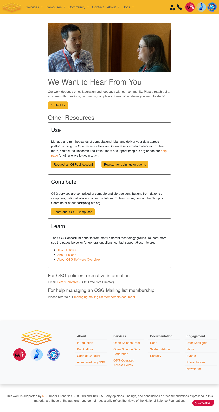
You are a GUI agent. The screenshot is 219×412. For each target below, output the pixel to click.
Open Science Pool (126, 342)
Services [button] (33, 6)
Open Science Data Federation (126, 351)
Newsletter (193, 368)
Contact (98, 6)
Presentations (195, 362)
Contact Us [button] (58, 105)
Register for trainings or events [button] (125, 164)
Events (191, 355)
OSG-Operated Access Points (123, 362)
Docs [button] (127, 6)
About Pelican (66, 254)
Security (155, 355)
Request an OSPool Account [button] (73, 164)
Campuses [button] (54, 6)
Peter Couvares (68, 282)
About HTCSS (66, 250)
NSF (45, 396)
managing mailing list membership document (104, 296)
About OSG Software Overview (78, 259)
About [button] (112, 6)
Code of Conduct (88, 355)
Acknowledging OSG (91, 362)
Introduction (85, 342)
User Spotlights (196, 342)
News (190, 349)
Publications (85, 349)
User (153, 342)
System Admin (160, 349)
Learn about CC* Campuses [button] (73, 211)
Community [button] (77, 6)
